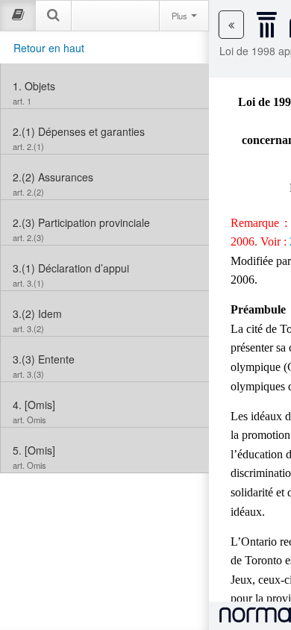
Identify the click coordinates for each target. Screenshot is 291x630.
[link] (105, 85)
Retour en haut (48, 47)
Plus (181, 16)
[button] (231, 24)
